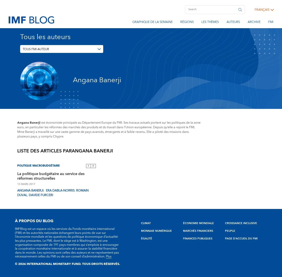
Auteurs (233, 23)
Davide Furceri (41, 195)
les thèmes (210, 23)
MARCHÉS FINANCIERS (198, 231)
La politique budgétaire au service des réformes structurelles (51, 177)
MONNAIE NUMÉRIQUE (156, 231)
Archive (254, 23)
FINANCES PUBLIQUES (197, 239)
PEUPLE (230, 231)
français (262, 9)
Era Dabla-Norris (60, 190)
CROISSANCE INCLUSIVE (241, 223)
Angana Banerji (30, 190)
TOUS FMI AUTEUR (36, 49)
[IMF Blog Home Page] (31, 19)
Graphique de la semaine (152, 23)
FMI (270, 23)
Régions (187, 23)
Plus (108, 256)
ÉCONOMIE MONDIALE (198, 223)
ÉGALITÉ (146, 239)
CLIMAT (146, 223)
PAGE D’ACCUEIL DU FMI (241, 239)
